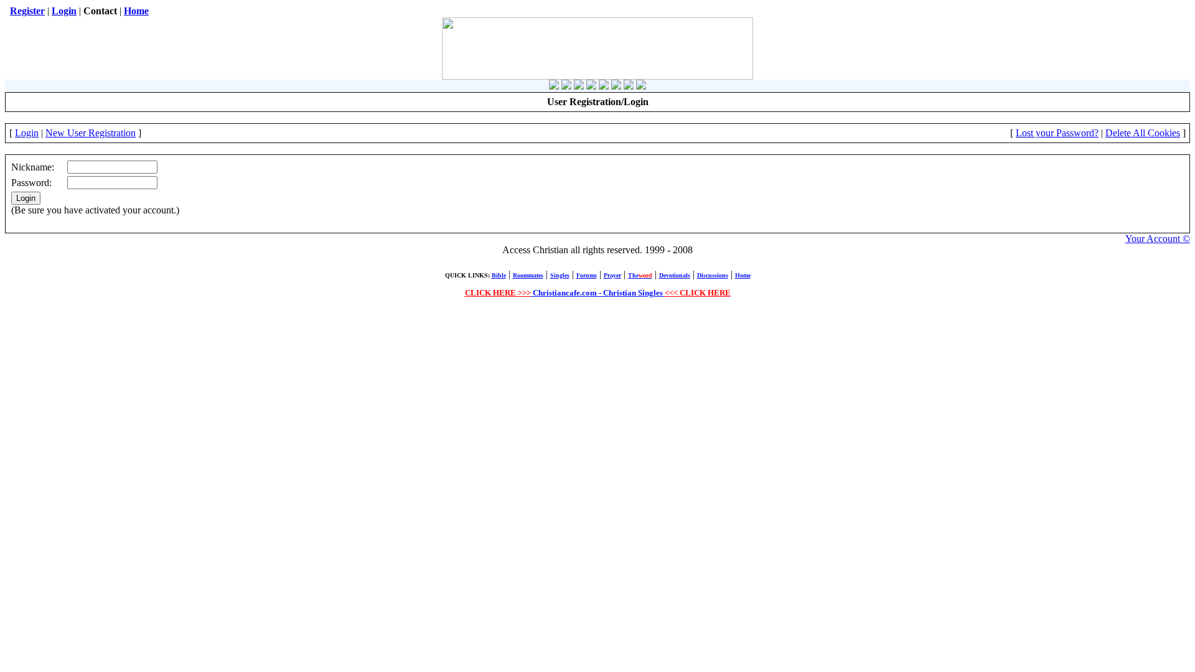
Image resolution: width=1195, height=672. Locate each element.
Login (27, 133)
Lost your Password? (1057, 133)
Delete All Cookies (1142, 133)
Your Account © (1157, 238)
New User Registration (90, 133)
